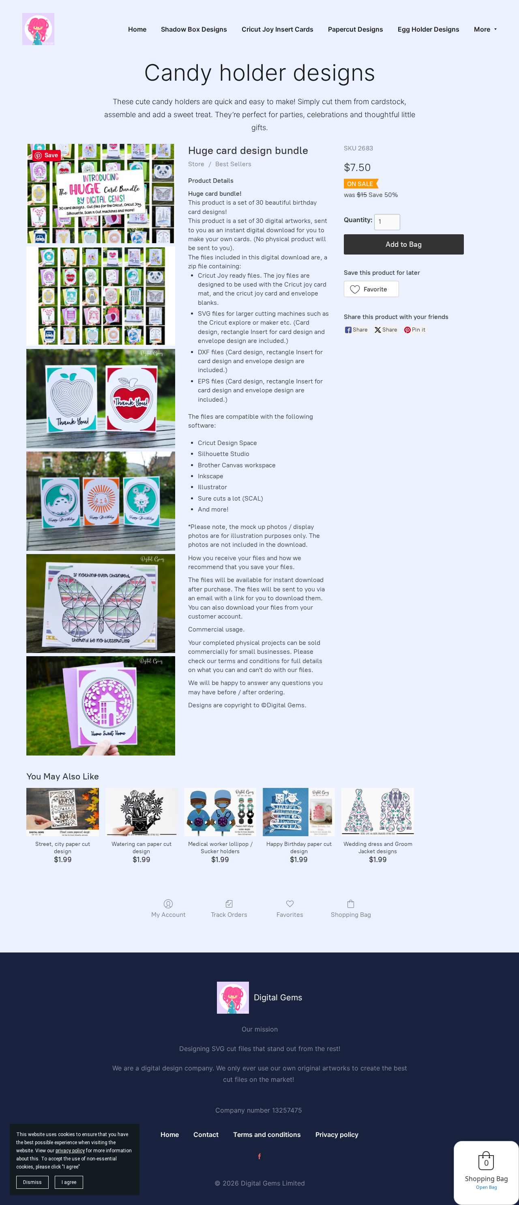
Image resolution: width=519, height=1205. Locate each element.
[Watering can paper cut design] (141, 812)
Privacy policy (336, 1134)
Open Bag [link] (486, 1187)
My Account (168, 914)
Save (51, 155)
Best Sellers (233, 164)
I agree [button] (69, 1182)
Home (170, 1134)
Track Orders (229, 914)
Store (196, 164)
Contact (206, 1134)
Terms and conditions (267, 1134)
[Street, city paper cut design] (62, 812)
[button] (371, 289)
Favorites (290, 914)
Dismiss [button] (32, 1182)
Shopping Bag (351, 914)
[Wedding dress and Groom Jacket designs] (377, 812)
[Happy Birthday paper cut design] (299, 812)
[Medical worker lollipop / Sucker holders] (220, 812)
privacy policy (70, 1151)
